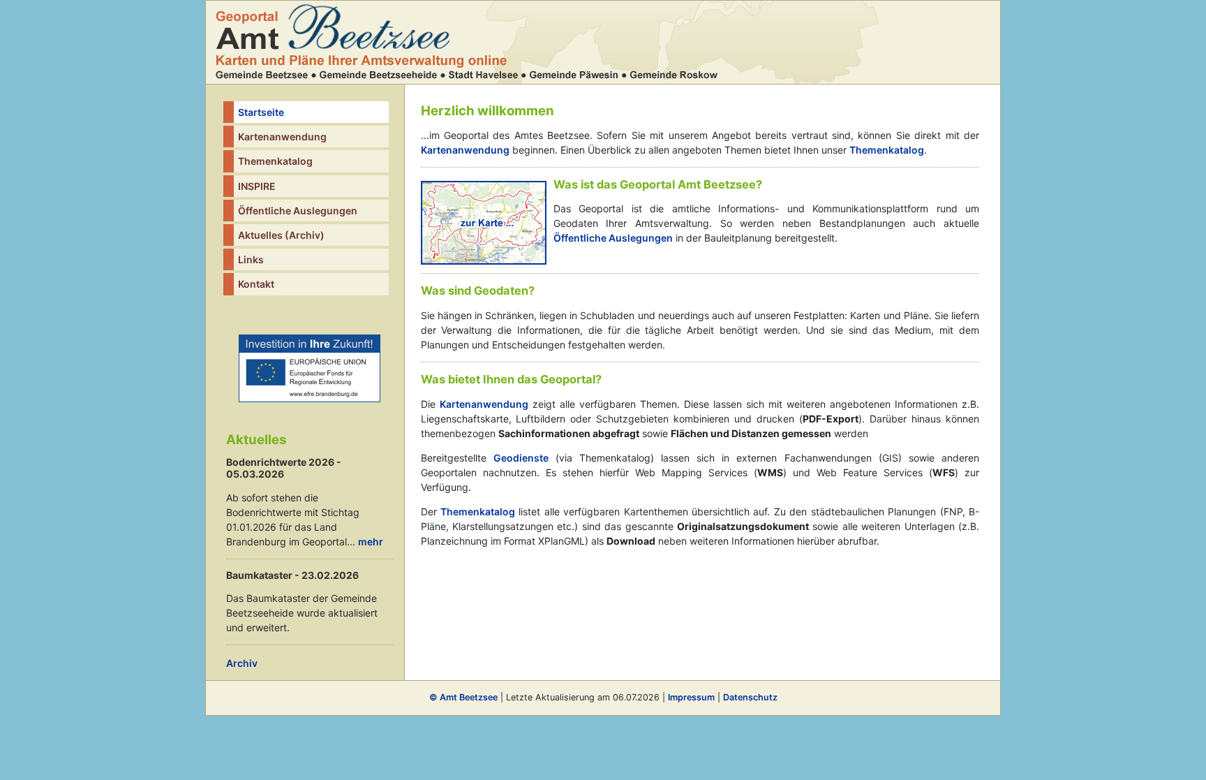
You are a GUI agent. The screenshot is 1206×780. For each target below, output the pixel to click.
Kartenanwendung (282, 136)
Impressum (691, 697)
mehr (370, 541)
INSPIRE (257, 186)
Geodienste (521, 458)
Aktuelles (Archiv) (281, 235)
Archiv (242, 663)
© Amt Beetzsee (463, 697)
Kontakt (256, 284)
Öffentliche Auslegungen (297, 210)
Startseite (261, 112)
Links (251, 259)
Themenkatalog (275, 161)
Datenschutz (750, 697)
